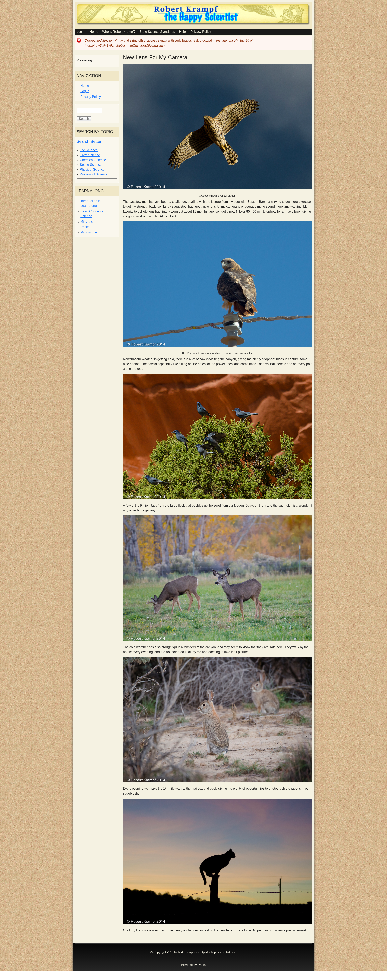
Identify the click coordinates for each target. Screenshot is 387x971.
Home (93, 31)
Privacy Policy (201, 31)
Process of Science (93, 174)
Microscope (88, 232)
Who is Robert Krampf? (118, 31)
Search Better (89, 141)
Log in (81, 31)
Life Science (89, 150)
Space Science (91, 164)
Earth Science (90, 155)
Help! (183, 31)
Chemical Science (93, 160)
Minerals (86, 221)
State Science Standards (157, 31)
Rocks (84, 227)
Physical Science (92, 169)
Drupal (202, 964)
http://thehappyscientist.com (218, 952)
